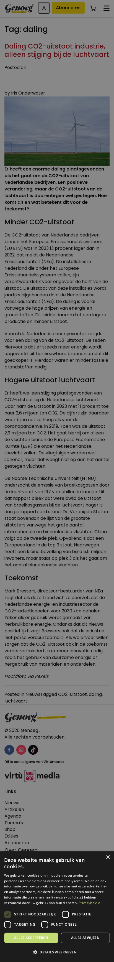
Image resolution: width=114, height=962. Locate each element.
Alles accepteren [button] (31, 937)
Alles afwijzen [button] (85, 937)
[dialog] (57, 481)
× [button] (108, 857)
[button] (57, 952)
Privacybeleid (89, 902)
